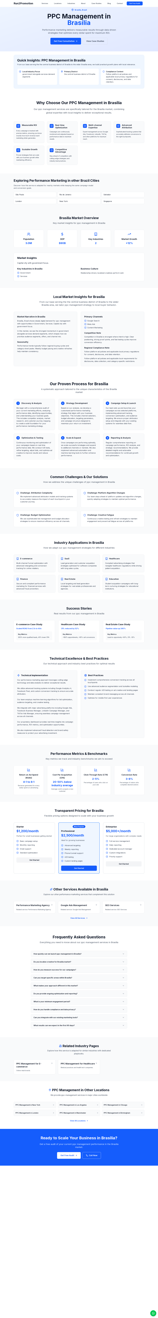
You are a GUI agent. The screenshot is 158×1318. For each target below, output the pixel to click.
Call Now (93, 1155)
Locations (57, 3)
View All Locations (78, 1121)
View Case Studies (95, 41)
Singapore (108, 201)
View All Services (77, 918)
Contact (120, 3)
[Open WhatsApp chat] (153, 1313)
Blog (109, 3)
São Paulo (19, 195)
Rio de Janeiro (65, 195)
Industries (71, 3)
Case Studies (96, 3)
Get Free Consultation (64, 41)
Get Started (34, 860)
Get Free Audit (134, 3)
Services (45, 3)
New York (63, 201)
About (83, 3)
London (18, 201)
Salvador (107, 195)
